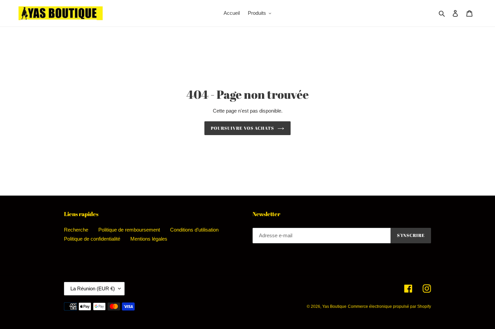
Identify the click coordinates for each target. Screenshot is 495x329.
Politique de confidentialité (92, 239)
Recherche (76, 230)
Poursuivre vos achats (242, 128)
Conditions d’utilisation (194, 230)
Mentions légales (148, 239)
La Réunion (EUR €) (92, 288)
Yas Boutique (334, 306)
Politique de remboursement (129, 230)
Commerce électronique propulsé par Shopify (389, 306)
